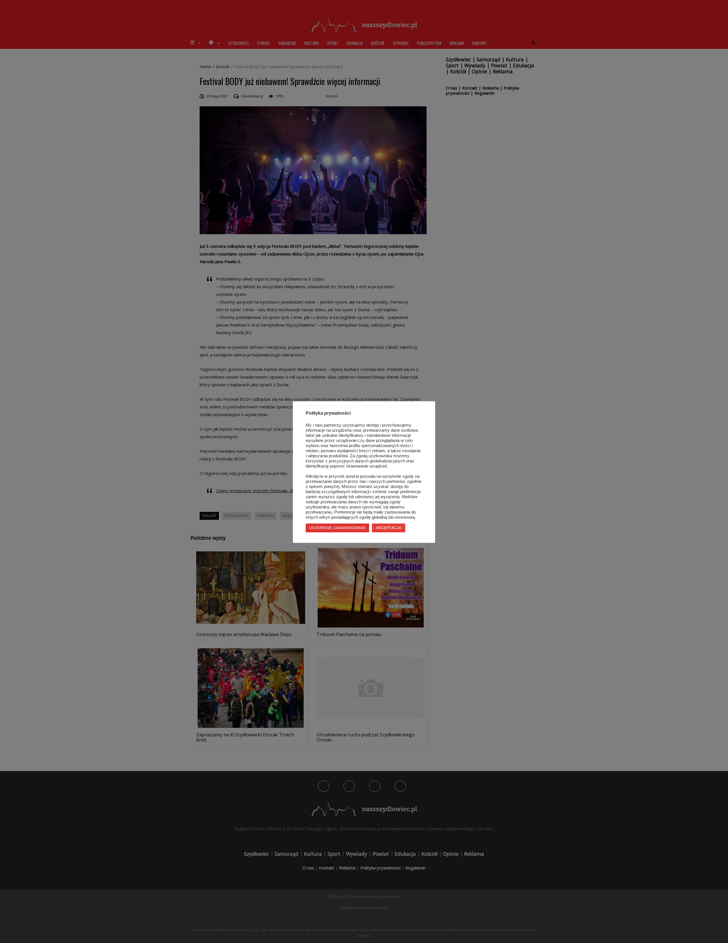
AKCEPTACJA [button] (388, 527)
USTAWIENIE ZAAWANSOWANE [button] (337, 528)
